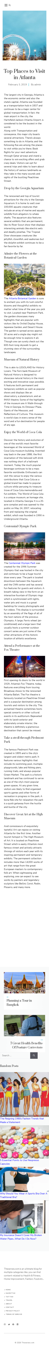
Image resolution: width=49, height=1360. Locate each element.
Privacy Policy (13, 1311)
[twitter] (9, 1324)
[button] (9, 5)
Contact (10, 1307)
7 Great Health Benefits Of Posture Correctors (26, 1045)
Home (8, 1290)
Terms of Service (14, 1314)
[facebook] (13, 1324)
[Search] (34, 1055)
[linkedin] (17, 1324)
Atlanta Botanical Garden (22, 298)
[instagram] (5, 1324)
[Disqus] (24, 926)
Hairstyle (10, 1293)
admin (37, 84)
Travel (9, 1300)
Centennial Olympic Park (22, 563)
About (9, 1304)
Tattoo (9, 1297)
